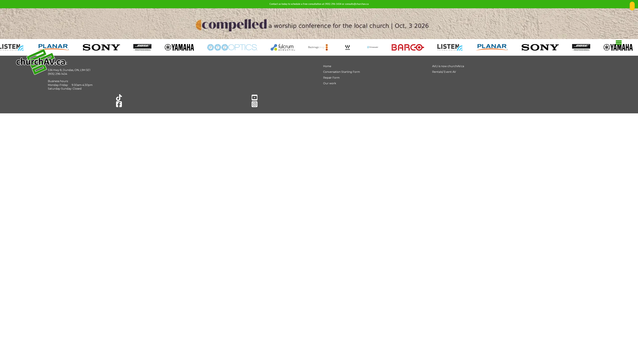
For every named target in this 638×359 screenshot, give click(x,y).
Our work (329, 83)
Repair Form (331, 77)
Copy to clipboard (632, 6)
